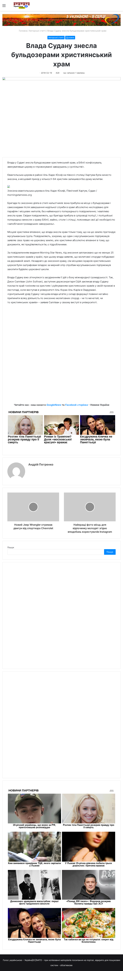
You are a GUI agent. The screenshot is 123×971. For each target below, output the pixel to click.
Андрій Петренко (40, 464)
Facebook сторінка (76, 404)
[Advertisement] (61, 330)
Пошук (10, 547)
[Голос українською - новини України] (22, 5)
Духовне (70, 37)
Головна (22, 30)
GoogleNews (53, 404)
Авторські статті (37, 30)
